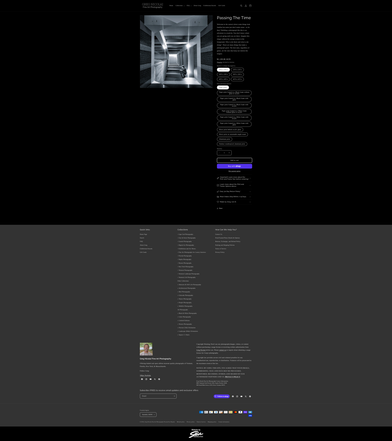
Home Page (143, 234)
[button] (179, 5)
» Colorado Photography (185, 295)
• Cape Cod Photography (185, 234)
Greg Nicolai (201, 350)
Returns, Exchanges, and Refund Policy (227, 241)
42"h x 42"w (237, 79)
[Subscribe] (174, 396)
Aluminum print (224, 139)
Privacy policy (191, 421)
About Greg (143, 245)
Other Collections (183, 281)
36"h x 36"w (237, 74)
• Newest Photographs (184, 263)
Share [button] (221, 208)
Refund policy (181, 421)
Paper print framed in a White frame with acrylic (234, 117)
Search (142, 238)
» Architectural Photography (186, 288)
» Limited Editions (184, 320)
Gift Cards (143, 252)
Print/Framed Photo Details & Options (227, 238)
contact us (222, 350)
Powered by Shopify (169, 421)
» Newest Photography (185, 324)
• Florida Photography (185, 256)
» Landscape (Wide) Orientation (188, 331)
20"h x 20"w (223, 69)
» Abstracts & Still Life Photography (189, 284)
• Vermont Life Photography (187, 277)
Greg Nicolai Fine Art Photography (154, 421)
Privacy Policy (220, 252)
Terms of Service (220, 248)
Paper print (223, 87)
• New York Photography (185, 266)
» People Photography (185, 302)
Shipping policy (212, 421)
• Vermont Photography (185, 270)
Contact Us (218, 234)
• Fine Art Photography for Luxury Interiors (192, 252)
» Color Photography (184, 317)
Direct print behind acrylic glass (230, 129)
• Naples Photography (184, 259)
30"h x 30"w (223, 74)
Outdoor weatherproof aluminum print (232, 144)
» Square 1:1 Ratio (183, 335)
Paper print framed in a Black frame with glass (234, 99)
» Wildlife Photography (185, 306)
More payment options (235, 171)
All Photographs (183, 309)
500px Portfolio (145, 375)
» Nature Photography (185, 299)
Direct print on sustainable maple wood (232, 134)
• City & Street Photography (187, 238)
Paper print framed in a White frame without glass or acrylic (234, 111)
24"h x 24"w (237, 69)
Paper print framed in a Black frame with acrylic (234, 105)
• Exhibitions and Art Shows (187, 248)
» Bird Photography (184, 292)
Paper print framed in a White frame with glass (234, 124)
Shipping (219, 62)
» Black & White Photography (187, 313)
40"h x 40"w (223, 79)
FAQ (141, 241)
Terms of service (201, 421)
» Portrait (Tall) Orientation (186, 327)
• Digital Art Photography (186, 245)
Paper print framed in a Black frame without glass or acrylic (234, 92)
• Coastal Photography (185, 241)
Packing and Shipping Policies (225, 245)
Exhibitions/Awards (146, 248)
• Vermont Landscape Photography (188, 274)
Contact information (223, 421)
